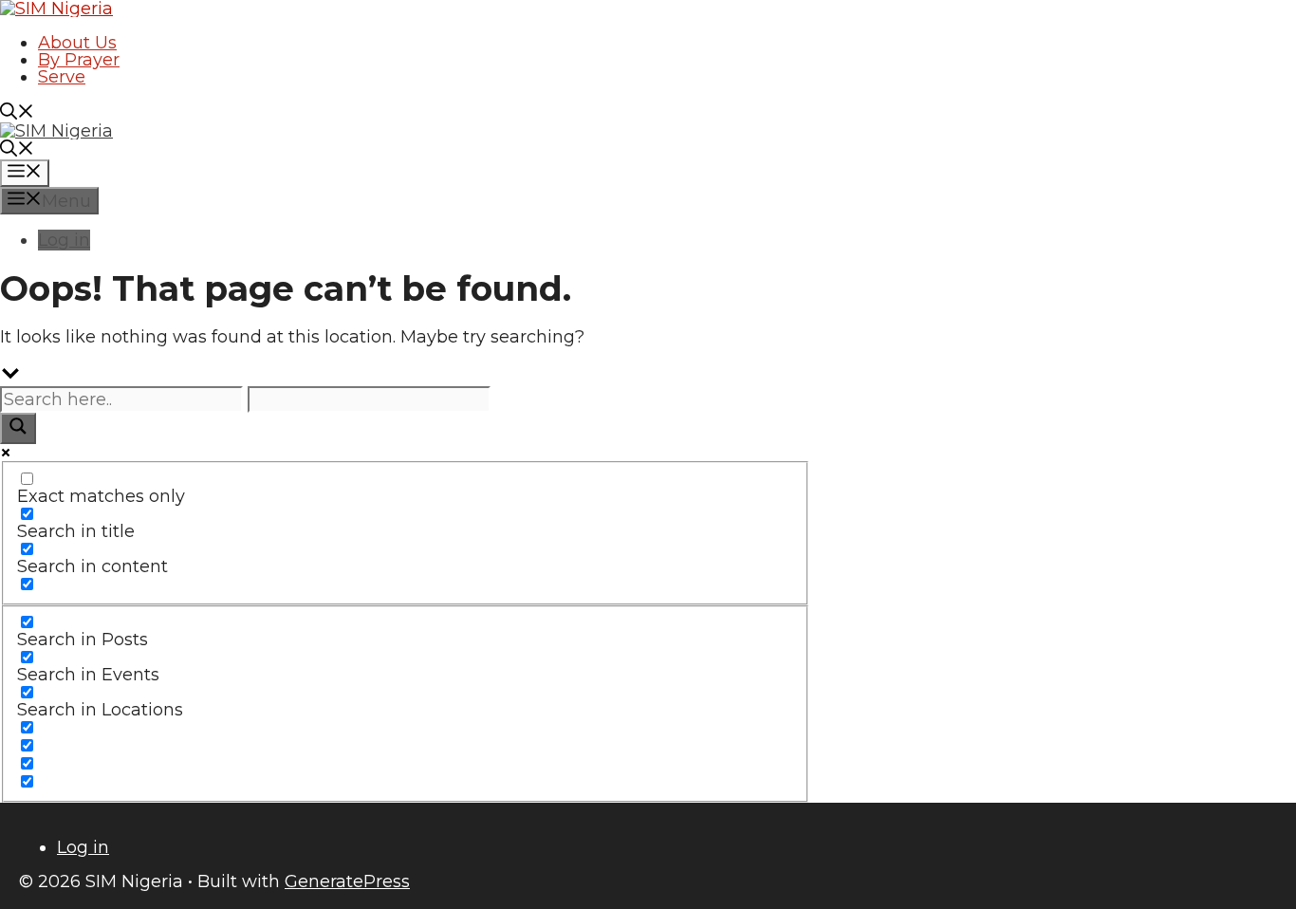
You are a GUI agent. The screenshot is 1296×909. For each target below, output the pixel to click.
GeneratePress (347, 881)
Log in (64, 240)
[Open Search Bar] (17, 113)
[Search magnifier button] (18, 428)
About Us (77, 42)
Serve (61, 76)
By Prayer (79, 59)
